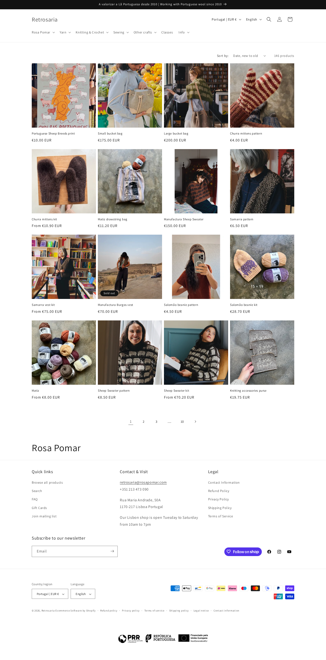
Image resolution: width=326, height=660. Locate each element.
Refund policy (108, 610)
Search (37, 491)
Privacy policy (131, 610)
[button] (43, 32)
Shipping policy (179, 610)
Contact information (226, 610)
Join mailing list (44, 516)
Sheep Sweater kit (176, 391)
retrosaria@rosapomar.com (143, 482)
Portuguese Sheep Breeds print (53, 133)
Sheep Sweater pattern (114, 391)
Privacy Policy (218, 499)
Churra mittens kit (44, 219)
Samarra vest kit (43, 305)
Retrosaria (48, 610)
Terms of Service (220, 516)
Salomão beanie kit (244, 305)
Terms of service (154, 610)
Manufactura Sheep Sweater (184, 219)
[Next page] (195, 421)
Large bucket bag (176, 133)
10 (182, 421)
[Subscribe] (112, 551)
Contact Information (224, 482)
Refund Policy (218, 491)
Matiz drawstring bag (112, 219)
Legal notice (201, 610)
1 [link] (131, 421)
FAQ (35, 499)
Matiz (35, 391)
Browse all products (47, 482)
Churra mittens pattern (246, 133)
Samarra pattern (241, 219)
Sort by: (222, 56)
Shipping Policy (220, 508)
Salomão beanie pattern (181, 305)
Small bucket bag (110, 133)
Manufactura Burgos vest (115, 305)
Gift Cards (39, 508)
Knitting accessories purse (248, 391)
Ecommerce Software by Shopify (75, 610)
